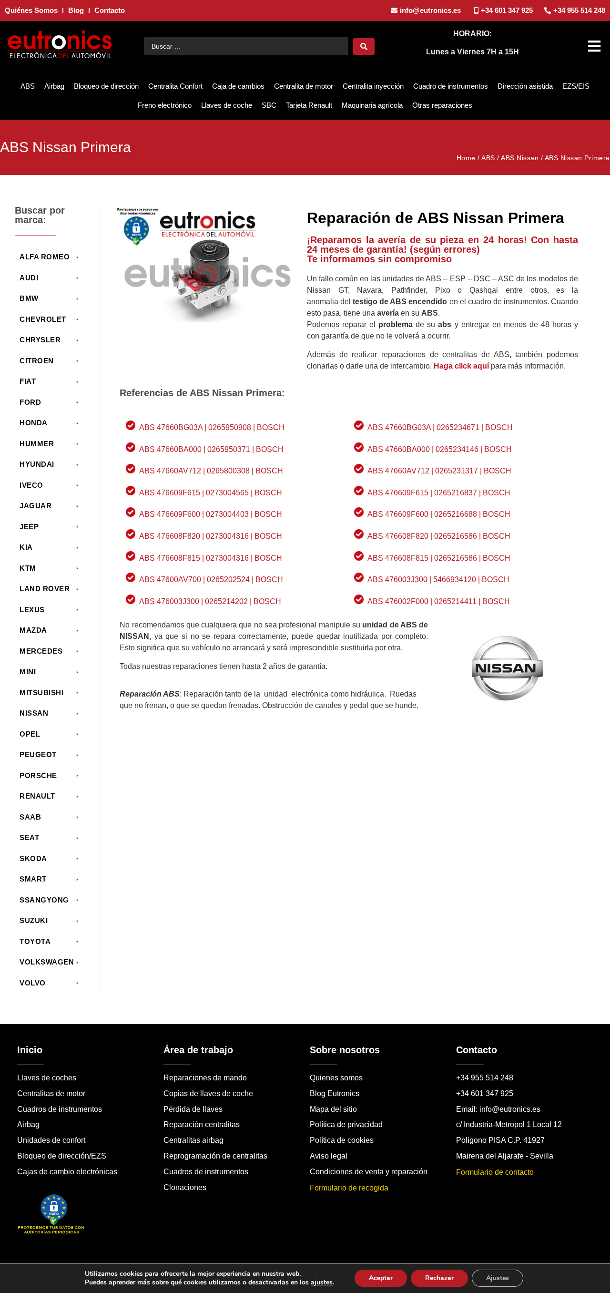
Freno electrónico (165, 105)
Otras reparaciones (442, 105)
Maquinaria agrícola (372, 105)
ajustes (322, 1282)
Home (466, 158)
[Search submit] (364, 46)
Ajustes (497, 1278)
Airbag (54, 86)
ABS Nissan (520, 158)
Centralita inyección (373, 86)
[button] (595, 46)
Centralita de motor (303, 86)
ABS (27, 86)
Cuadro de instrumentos (450, 86)
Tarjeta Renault (309, 105)
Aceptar (381, 1278)
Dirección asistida (525, 86)
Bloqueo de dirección (106, 86)
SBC (269, 105)
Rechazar (439, 1278)
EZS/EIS (576, 86)
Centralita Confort (175, 86)
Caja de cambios (238, 86)
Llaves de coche (226, 105)
